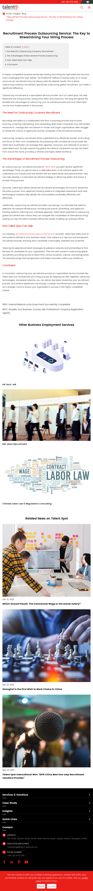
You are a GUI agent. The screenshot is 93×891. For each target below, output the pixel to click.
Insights (16, 13)
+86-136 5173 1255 (68, 2)
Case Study (9, 803)
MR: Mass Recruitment (14, 444)
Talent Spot (50, 166)
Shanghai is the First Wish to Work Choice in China (32, 689)
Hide (25, 47)
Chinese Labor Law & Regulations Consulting (26, 503)
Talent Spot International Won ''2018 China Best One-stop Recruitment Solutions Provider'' (43, 776)
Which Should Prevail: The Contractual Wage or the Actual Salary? (41, 604)
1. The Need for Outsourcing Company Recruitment (29, 51)
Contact (7, 827)
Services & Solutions (15, 795)
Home (9, 13)
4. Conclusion (11, 64)
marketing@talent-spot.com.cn (22, 847)
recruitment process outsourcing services (35, 234)
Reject (41, 886)
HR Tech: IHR (9, 384)
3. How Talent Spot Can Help (18, 60)
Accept (51, 886)
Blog (24, 13)
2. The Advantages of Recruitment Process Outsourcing (31, 55)
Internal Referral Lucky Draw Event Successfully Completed (39, 304)
